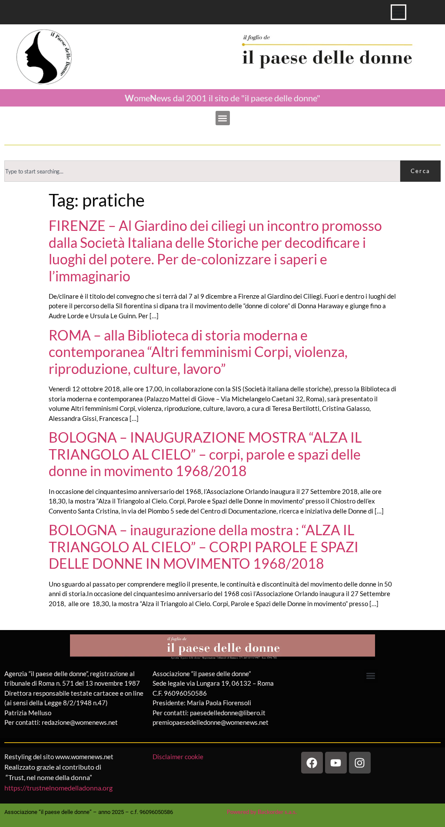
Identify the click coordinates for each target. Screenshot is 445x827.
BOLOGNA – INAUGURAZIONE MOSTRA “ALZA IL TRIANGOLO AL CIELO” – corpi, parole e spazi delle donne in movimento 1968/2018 (205, 454)
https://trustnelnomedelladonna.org (58, 788)
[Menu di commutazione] (398, 12)
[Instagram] (360, 763)
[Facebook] (312, 763)
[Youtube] (336, 763)
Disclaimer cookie (179, 756)
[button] (223, 118)
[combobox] (202, 171)
